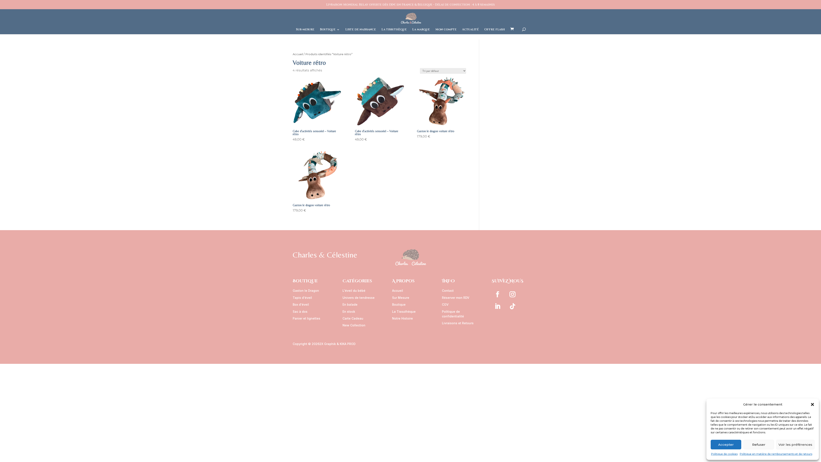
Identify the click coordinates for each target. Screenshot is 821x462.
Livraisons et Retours (458, 323)
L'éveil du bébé (354, 290)
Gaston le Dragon (306, 290)
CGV (445, 304)
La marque (421, 29)
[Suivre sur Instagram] (512, 294)
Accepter (726, 445)
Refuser (758, 445)
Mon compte (445, 29)
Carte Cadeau (353, 318)
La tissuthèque (394, 29)
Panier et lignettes (306, 318)
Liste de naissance (360, 29)
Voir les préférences (795, 445)
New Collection (354, 325)
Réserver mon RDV (455, 297)
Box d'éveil (301, 304)
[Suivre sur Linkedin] (498, 306)
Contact (448, 290)
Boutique (327, 29)
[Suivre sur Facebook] (498, 294)
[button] (812, 404)
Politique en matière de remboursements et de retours (776, 454)
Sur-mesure (305, 29)
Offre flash (494, 29)
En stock (349, 311)
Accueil (298, 54)
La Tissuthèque (404, 311)
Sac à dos (300, 311)
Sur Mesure (400, 297)
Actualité (470, 29)
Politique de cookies (724, 454)
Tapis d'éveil (302, 297)
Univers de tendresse (359, 297)
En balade (350, 304)
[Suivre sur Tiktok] (512, 306)
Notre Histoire (402, 318)
